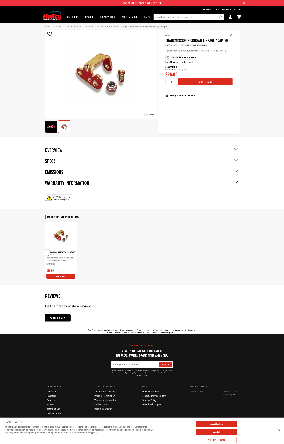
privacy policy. (92, 432)
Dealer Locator (101, 404)
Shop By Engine (129, 17)
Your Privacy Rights (216, 439)
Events (216, 9)
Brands (89, 17)
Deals (147, 17)
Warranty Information (105, 400)
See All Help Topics (151, 404)
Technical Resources (104, 391)
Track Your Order (150, 391)
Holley (167, 35)
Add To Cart (205, 82)
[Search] (221, 17)
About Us (51, 391)
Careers (51, 400)
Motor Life (206, 9)
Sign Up (165, 364)
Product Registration (104, 395)
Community (226, 9)
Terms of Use (53, 408)
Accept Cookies (216, 423)
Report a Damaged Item (154, 395)
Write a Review (57, 318)
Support (237, 9)
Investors (51, 395)
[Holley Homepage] (52, 13)
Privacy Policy (142, 375)
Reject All (216, 431)
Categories (72, 17)
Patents (50, 404)
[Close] (279, 430)
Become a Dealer (103, 408)
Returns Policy (149, 400)
